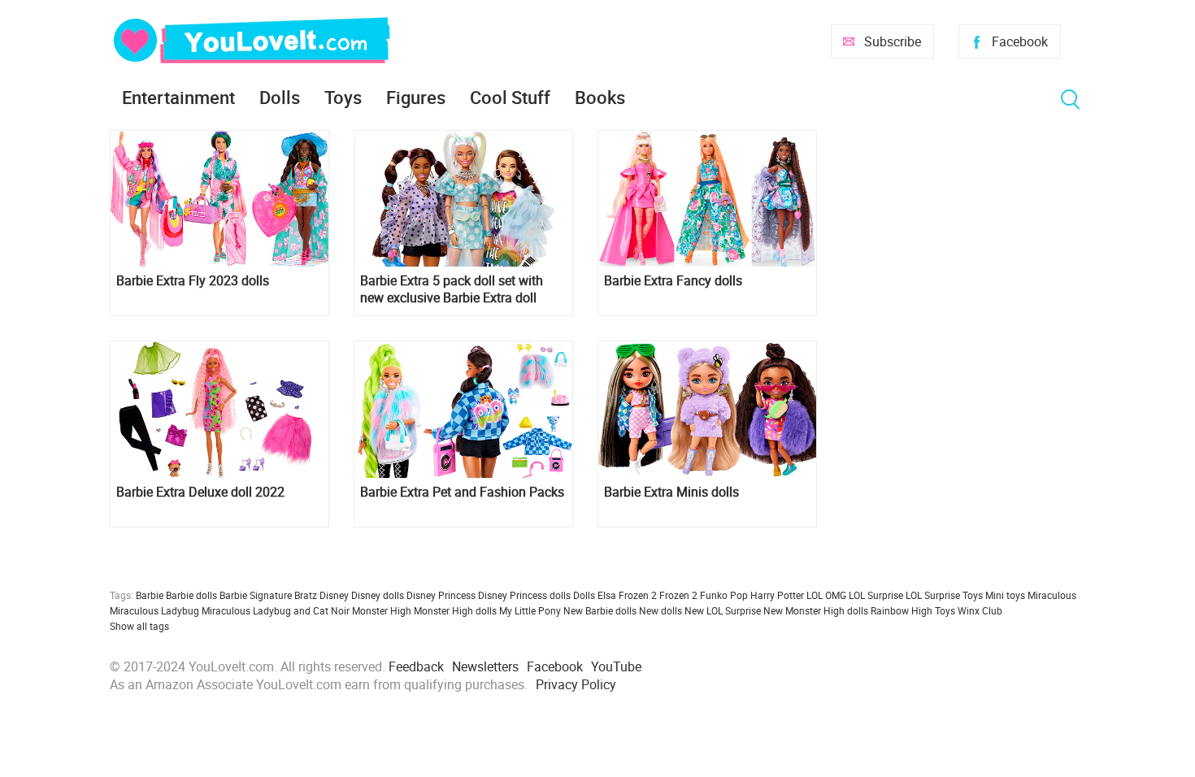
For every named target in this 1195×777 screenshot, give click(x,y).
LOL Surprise (876, 594)
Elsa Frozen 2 (627, 594)
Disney (334, 594)
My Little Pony (530, 610)
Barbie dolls (191, 594)
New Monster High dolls (815, 610)
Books (600, 97)
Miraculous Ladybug (154, 610)
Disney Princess (441, 594)
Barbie (149, 594)
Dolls (279, 97)
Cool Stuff (510, 97)
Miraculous (1052, 594)
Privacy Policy (576, 684)
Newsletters (485, 666)
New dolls (660, 610)
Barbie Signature (255, 594)
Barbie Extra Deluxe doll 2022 (200, 492)
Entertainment (178, 97)
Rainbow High (901, 610)
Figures (415, 97)
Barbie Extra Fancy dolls (673, 280)
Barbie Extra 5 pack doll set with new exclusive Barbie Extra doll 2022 (451, 289)
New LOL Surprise (722, 610)
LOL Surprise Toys (944, 594)
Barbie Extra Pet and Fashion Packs (462, 492)
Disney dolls (377, 594)
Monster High (381, 610)
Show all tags (139, 625)
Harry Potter (777, 594)
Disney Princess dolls (524, 594)
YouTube (616, 666)
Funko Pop (724, 594)
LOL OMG (826, 594)
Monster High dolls (455, 610)
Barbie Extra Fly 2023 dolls (192, 280)
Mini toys (1005, 594)
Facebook (1020, 41)
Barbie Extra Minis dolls (671, 492)
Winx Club (980, 610)
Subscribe (892, 41)
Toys (343, 97)
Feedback (416, 666)
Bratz (305, 594)
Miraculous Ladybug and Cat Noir (276, 610)
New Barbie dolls (600, 610)
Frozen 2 (678, 594)
